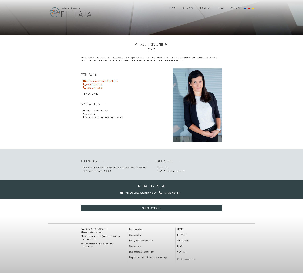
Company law (135, 235)
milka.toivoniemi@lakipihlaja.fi (102, 81)
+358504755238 (94, 87)
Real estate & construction (141, 252)
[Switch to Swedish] (253, 8)
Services (187, 8)
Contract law (135, 246)
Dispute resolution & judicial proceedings (148, 257)
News (221, 8)
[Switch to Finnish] (245, 8)
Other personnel (151, 208)
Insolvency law (136, 229)
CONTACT (182, 252)
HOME (180, 229)
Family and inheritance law (141, 240)
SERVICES (182, 235)
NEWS (180, 246)
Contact (235, 8)
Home (173, 8)
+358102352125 (94, 84)
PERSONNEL (183, 240)
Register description (188, 258)
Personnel (205, 8)
